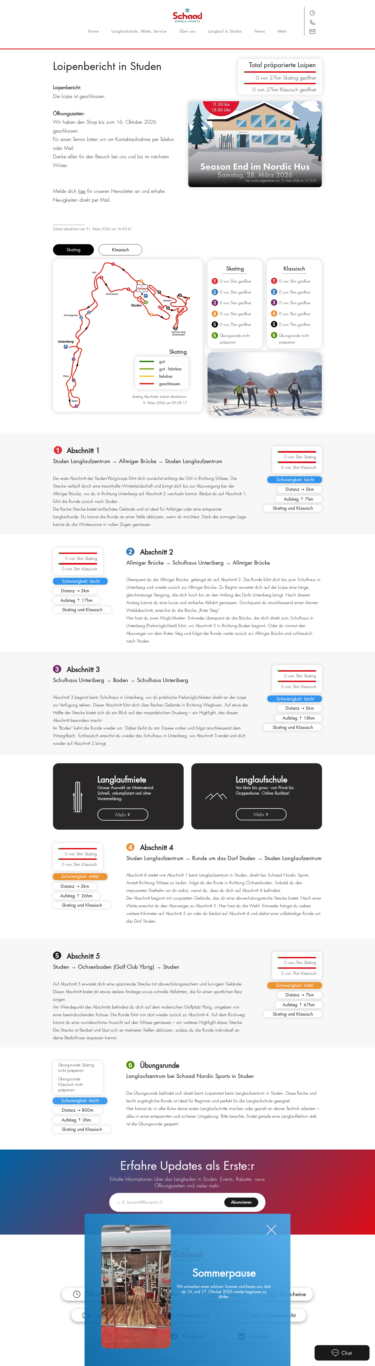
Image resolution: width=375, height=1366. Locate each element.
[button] (271, 1230)
